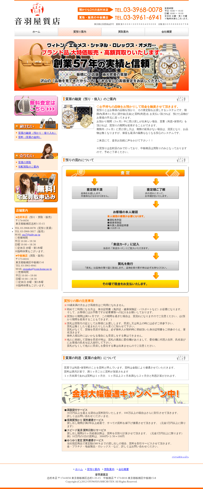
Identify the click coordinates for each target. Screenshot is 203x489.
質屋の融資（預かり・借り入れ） (37, 133)
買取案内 (123, 31)
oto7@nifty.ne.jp (31, 234)
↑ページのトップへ (180, 457)
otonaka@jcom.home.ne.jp (37, 269)
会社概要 (167, 31)
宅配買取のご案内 (28, 166)
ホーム (36, 31)
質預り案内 (79, 31)
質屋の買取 (24, 162)
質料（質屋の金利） (29, 137)
